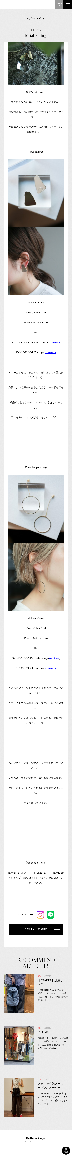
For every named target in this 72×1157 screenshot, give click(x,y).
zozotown (54, 342)
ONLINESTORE (59, 4)
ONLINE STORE (66, 1151)
